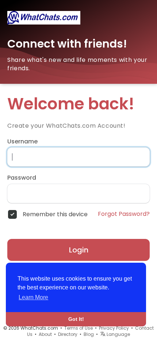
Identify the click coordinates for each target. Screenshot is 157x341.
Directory (67, 334)
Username (22, 142)
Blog (89, 334)
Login (78, 250)
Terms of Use (78, 328)
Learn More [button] (33, 297)
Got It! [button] (76, 319)
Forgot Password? (124, 214)
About (45, 334)
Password (21, 178)
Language (118, 334)
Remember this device (55, 214)
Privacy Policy (114, 328)
